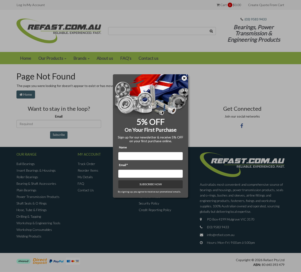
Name (123, 147)
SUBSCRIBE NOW (150, 184)
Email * (123, 165)
